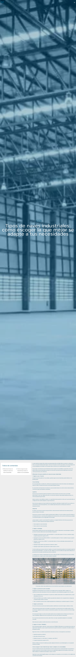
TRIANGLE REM (57, 626)
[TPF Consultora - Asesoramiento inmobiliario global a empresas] (3, 2)
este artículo (48, 621)
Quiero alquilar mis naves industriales (40, 524)
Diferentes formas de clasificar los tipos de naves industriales (8, 470)
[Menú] (74, 2)
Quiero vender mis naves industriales (40, 526)
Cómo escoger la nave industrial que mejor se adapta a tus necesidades (23, 470)
